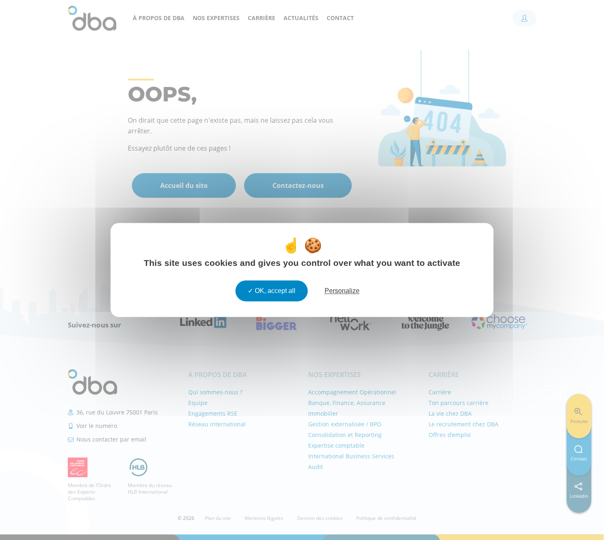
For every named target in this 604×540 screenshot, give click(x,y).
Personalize (342, 290)
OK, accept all (274, 290)
